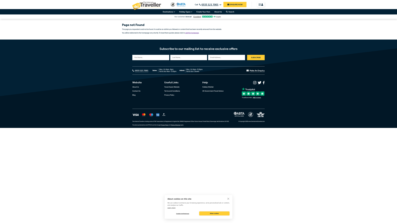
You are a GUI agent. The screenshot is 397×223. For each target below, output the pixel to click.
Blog (134, 95)
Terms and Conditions (172, 91)
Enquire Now (236, 4)
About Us (218, 12)
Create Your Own (203, 12)
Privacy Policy (169, 95)
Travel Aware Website (171, 87)
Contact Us (136, 91)
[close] (228, 198)
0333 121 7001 (209, 4)
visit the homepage (192, 33)
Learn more (171, 208)
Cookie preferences (182, 214)
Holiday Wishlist (207, 87)
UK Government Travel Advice (213, 91)
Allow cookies (214, 213)
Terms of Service (175, 125)
